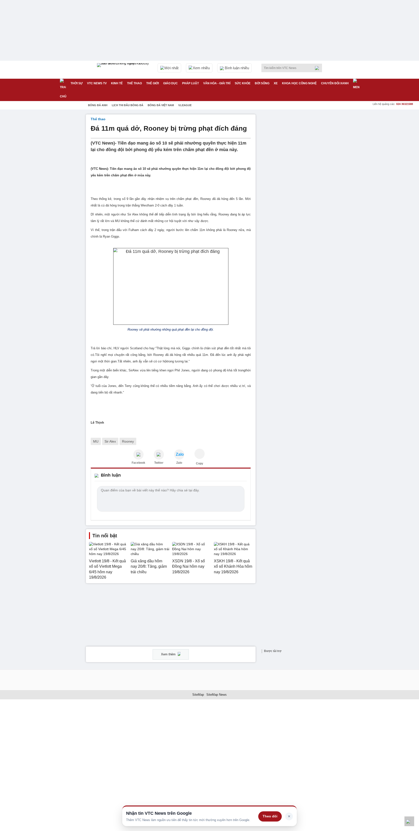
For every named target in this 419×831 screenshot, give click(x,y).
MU (95, 441)
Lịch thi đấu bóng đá (127, 105)
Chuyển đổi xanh (335, 83)
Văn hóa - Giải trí (216, 83)
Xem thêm (169, 654)
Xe (276, 83)
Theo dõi (270, 816)
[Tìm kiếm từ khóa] (318, 68)
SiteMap (198, 694)
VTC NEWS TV (97, 83)
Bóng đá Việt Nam (161, 105)
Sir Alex (110, 441)
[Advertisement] (296, 187)
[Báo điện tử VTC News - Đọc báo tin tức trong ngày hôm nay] (123, 70)
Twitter (158, 462)
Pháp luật (190, 83)
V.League (185, 105)
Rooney (128, 441)
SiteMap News (216, 694)
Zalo (179, 462)
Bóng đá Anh (97, 105)
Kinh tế (117, 83)
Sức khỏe (242, 83)
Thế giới (152, 83)
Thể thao (134, 83)
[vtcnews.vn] (138, 454)
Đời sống (262, 83)
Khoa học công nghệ (299, 83)
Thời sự (77, 83)
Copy (199, 463)
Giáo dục (170, 83)
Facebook (138, 462)
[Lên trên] (409, 821)
